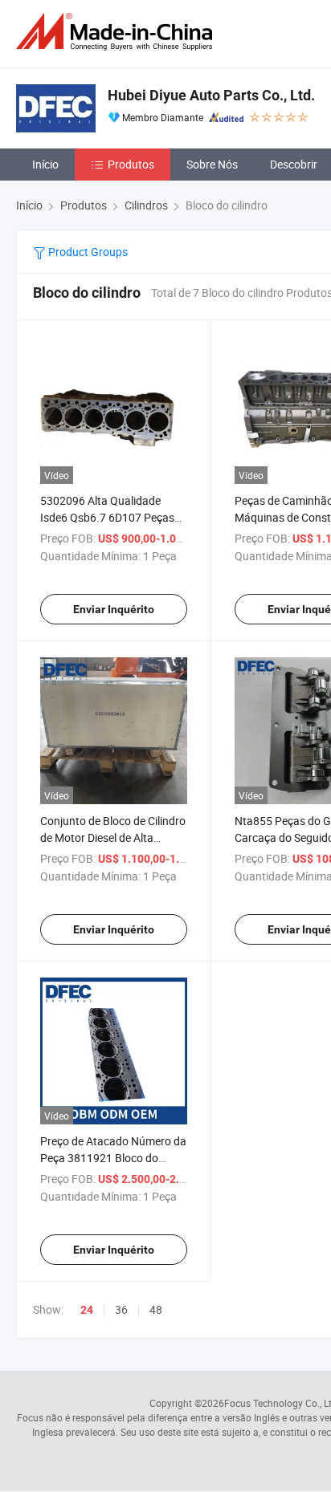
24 (86, 1309)
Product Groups (87, 251)
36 (121, 1309)
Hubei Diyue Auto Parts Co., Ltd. (211, 95)
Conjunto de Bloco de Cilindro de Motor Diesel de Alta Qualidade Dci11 (113, 837)
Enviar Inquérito (113, 609)
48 (155, 1309)
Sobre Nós (212, 164)
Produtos (131, 164)
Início (45, 164)
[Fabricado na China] (117, 32)
